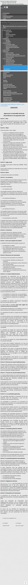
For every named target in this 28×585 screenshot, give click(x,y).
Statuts (5, 14)
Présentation (6, 13)
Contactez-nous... (10, 63)
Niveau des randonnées (11, 46)
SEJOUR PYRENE (10, 53)
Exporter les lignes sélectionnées (9, 1)
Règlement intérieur (8, 16)
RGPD (4, 19)
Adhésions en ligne (10, 61)
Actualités (8, 41)
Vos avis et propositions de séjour (14, 64)
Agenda (7, 40)
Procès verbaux (7, 17)
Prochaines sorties (10, 44)
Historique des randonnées (12, 47)
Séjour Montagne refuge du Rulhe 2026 (15, 55)
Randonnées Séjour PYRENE (12, 54)
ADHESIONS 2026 (10, 60)
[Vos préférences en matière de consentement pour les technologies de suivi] (25, 583)
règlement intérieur (7, 483)
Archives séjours (10, 57)
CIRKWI (7, 48)
